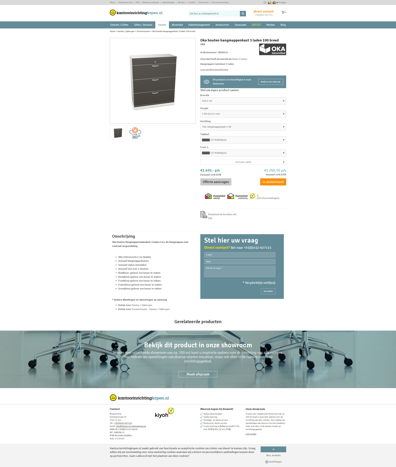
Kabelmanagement (199, 24)
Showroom (204, 2)
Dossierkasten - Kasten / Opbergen (151, 309)
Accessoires (222, 24)
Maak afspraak (198, 374)
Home (112, 2)
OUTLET (256, 24)
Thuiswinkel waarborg (269, 2)
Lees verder (251, 434)
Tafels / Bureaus (143, 24)
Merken (181, 2)
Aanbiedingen (168, 2)
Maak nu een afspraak (271, 81)
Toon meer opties (243, 162)
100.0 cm (207, 100)
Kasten (162, 24)
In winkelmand (273, 182)
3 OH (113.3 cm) (211, 113)
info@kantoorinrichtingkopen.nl (131, 426)
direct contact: (264, 11)
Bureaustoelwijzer (220, 2)
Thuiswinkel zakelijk (274, 2)
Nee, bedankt (273, 455)
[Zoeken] (243, 13)
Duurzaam (240, 24)
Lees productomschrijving (214, 69)
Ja (273, 449)
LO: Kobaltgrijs (218, 139)
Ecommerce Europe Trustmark (265, 2)
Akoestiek (177, 24)
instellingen (275, 461)
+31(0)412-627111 (264, 15)
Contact (191, 2)
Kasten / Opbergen (142, 305)
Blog (283, 24)
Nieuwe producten (151, 2)
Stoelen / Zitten (119, 24)
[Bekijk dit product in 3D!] (135, 132)
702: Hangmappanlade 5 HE (216, 126)
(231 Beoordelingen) (268, 198)
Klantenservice (125, 2)
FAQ (137, 2)
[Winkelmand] (284, 12)
